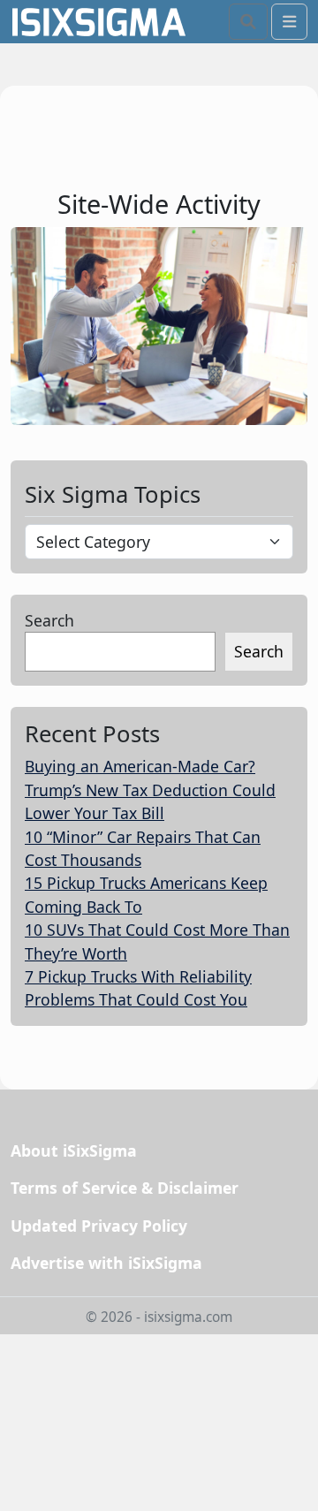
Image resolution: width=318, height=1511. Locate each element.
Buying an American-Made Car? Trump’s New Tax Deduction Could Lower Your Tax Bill (150, 790)
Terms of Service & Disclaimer (124, 1187)
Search (49, 620)
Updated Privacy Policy (99, 1225)
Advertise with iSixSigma (106, 1262)
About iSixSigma (74, 1150)
